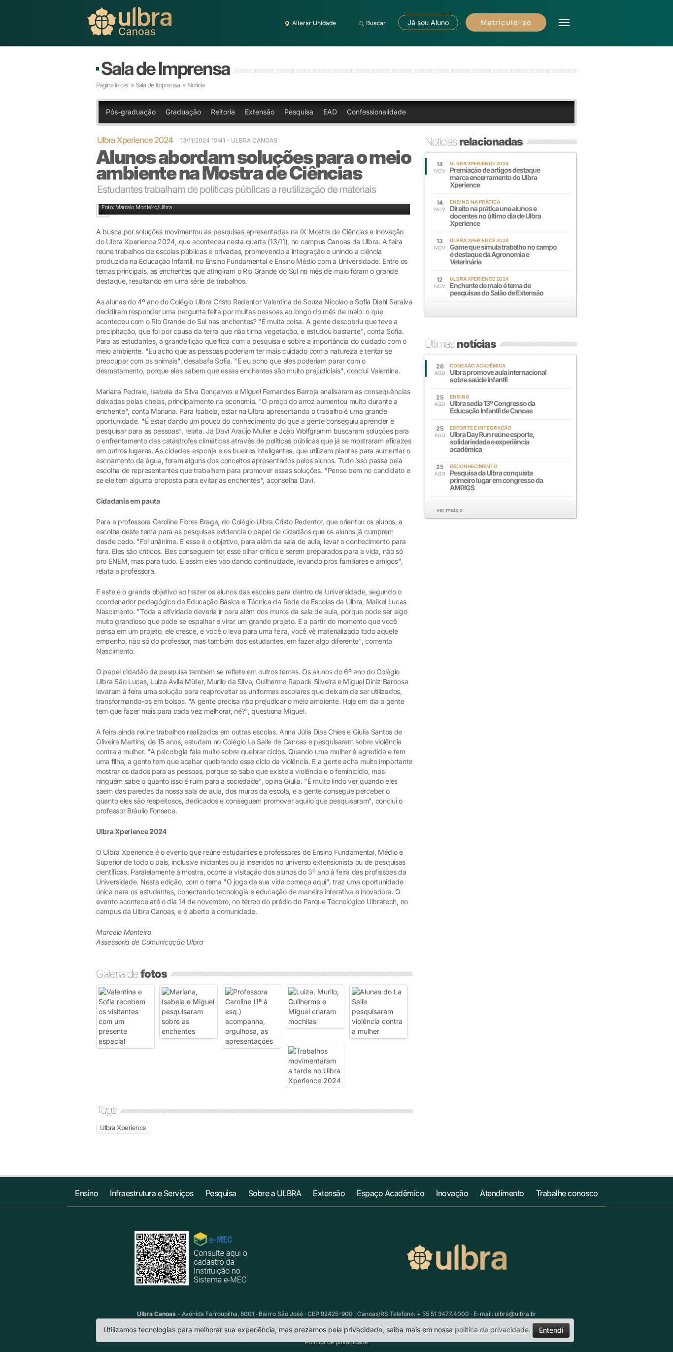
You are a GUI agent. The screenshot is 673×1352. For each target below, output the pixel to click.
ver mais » (450, 510)
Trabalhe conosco (567, 1193)
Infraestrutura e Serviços (152, 1193)
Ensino (86, 1193)
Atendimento (502, 1193)
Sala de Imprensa (165, 68)
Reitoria (223, 112)
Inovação (452, 1193)
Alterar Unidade (314, 23)
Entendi (551, 1330)
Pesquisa (298, 112)
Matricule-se (506, 22)
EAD (330, 112)
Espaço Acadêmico (390, 1193)
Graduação (183, 112)
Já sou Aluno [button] (428, 22)
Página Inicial (112, 85)
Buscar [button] (376, 23)
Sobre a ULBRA (275, 1193)
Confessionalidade (376, 112)
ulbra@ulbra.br (516, 1313)
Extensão (259, 112)
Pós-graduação (131, 112)
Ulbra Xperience (123, 1128)
